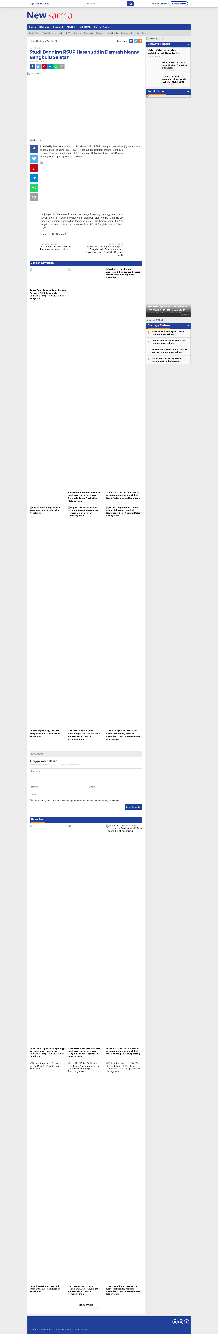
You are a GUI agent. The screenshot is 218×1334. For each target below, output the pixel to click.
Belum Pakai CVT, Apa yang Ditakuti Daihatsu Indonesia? (174, 65)
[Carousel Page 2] (183, 315)
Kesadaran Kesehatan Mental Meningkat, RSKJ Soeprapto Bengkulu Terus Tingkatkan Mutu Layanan (84, 1052)
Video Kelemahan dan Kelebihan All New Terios (164, 52)
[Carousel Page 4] (187, 315)
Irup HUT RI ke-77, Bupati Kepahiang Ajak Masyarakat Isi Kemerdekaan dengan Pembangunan (84, 1290)
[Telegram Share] (50, 66)
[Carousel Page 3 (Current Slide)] (185, 315)
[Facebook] (131, 41)
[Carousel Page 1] (181, 315)
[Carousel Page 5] (189, 315)
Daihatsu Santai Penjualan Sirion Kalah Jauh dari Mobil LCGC (173, 79)
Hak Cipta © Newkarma (40, 1329)
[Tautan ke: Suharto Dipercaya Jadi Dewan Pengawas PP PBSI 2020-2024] (168, 206)
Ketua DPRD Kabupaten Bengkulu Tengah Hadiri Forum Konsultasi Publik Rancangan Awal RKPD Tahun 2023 (104, 249)
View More (85, 1304)
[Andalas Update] (53, 15)
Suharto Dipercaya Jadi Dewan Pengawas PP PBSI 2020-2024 (167, 308)
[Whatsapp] (56, 66)
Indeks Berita (80, 1329)
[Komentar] (62, 66)
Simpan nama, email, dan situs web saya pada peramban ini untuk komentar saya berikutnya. (76, 800)
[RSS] (140, 41)
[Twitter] (136, 41)
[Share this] (32, 66)
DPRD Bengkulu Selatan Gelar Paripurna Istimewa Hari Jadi (56, 247)
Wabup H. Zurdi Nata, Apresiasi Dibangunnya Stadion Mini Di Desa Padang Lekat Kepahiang (123, 495)
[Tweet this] (38, 66)
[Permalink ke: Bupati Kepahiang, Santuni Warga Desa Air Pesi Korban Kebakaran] (48, 617)
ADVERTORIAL (47, 62)
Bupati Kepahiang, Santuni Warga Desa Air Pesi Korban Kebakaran (45, 734)
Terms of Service (63, 1329)
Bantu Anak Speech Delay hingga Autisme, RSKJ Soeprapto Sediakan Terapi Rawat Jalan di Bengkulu (48, 1052)
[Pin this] (44, 66)
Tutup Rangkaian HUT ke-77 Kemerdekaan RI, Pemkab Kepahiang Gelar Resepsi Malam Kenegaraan (123, 1290)
